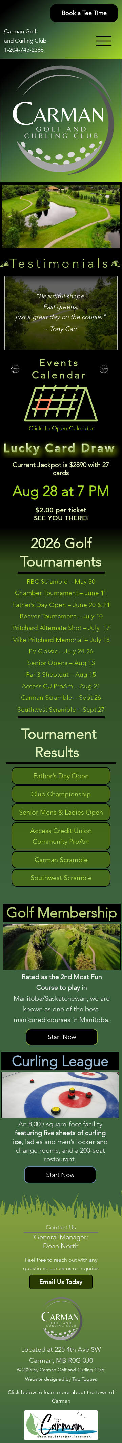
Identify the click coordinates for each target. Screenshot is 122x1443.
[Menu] (104, 41)
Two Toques (84, 1379)
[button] (60, 403)
